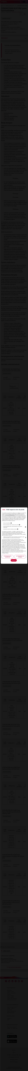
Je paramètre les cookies (20, 557)
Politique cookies (5, 552)
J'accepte (13, 560)
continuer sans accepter (7, 557)
